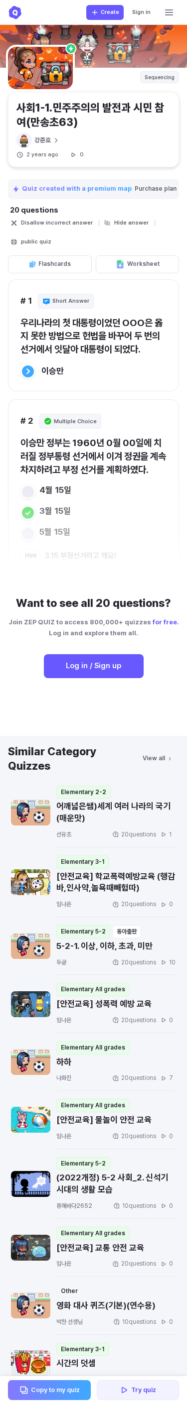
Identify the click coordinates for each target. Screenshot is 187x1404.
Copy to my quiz (55, 1390)
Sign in (141, 12)
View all (154, 758)
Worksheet (143, 263)
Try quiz (143, 1390)
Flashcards (54, 263)
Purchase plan (156, 188)
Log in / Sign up (93, 665)
